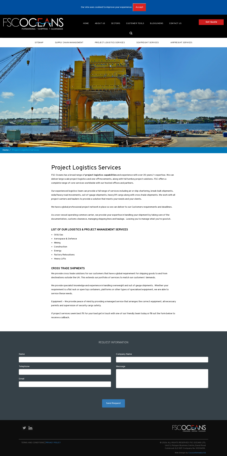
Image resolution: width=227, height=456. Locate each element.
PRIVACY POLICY (53, 442)
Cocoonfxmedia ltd (197, 453)
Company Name (124, 354)
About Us (100, 23)
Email (21, 378)
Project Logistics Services (110, 42)
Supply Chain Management (69, 42)
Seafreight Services (147, 42)
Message (120, 366)
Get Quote (211, 22)
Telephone (24, 366)
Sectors (115, 23)
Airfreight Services (181, 42)
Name (22, 354)
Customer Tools (135, 23)
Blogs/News (156, 23)
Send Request (113, 403)
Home (86, 23)
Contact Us (175, 23)
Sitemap (39, 42)
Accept (139, 7)
